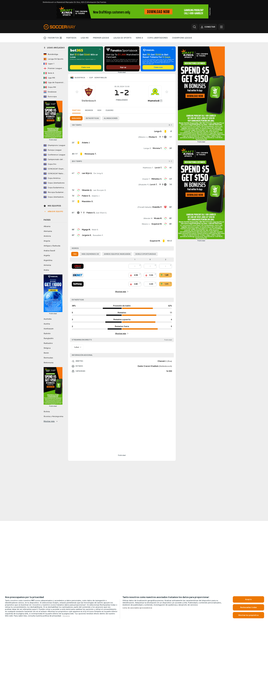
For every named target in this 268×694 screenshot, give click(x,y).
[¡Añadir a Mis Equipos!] (76, 91)
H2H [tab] (99, 110)
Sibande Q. (87, 190)
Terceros (66, 616)
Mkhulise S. (156, 179)
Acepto (248, 599)
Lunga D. (147, 148)
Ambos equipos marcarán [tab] (117, 254)
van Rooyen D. (99, 190)
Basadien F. (98, 235)
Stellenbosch (89, 100)
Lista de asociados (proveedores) (137, 608)
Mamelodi (153, 100)
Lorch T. (158, 167)
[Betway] (78, 284)
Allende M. (148, 218)
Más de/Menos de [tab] (90, 254)
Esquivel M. (157, 224)
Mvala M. (158, 218)
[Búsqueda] (194, 27)
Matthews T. (148, 167)
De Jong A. (98, 173)
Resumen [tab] (76, 118)
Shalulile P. (144, 184)
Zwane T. (146, 179)
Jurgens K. (87, 235)
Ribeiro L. (143, 137)
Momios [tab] (89, 110)
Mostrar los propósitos (248, 615)
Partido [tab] (76, 110)
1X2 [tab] (75, 254)
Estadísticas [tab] (92, 118)
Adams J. (96, 196)
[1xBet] (78, 275)
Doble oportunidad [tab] (145, 254)
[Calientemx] (78, 266)
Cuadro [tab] (109, 110)
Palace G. (86, 196)
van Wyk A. (87, 173)
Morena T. (157, 148)
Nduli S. (95, 229)
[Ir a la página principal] (65, 26)
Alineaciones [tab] (110, 118)
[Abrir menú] (221, 27)
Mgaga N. (86, 229)
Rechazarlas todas (248, 607)
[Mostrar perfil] (88, 91)
